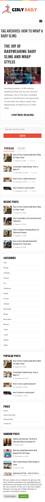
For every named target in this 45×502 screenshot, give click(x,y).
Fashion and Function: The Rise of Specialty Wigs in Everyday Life (25, 440)
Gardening (7, 288)
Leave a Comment (28, 78)
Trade (34, 182)
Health (6, 293)
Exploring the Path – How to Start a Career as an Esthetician (26, 474)
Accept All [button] (23, 496)
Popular (9, 148)
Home (6, 411)
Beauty (6, 268)
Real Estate (7, 309)
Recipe (34, 173)
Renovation (7, 319)
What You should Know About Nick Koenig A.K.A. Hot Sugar (25, 451)
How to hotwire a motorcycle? (24, 187)
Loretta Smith (18, 70)
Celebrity (7, 273)
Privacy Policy (8, 419)
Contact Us (7, 424)
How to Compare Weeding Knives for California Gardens (26, 231)
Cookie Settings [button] (10, 496)
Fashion (6, 278)
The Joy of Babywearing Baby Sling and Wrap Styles (20, 54)
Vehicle (34, 191)
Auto (5, 263)
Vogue (6, 345)
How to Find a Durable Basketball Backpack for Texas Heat (24, 242)
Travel (6, 335)
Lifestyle (13, 78)
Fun (5, 283)
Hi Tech (6, 299)
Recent (21, 148)
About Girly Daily (9, 415)
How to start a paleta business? (24, 178)
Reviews (33, 161)
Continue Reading (26, 115)
